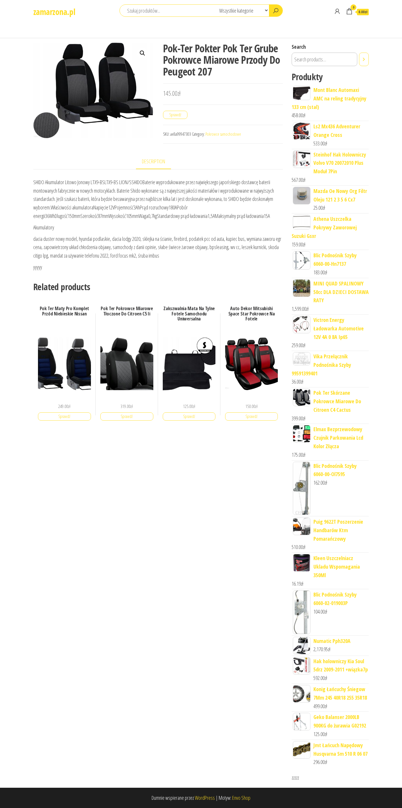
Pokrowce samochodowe (223, 134)
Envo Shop (241, 797)
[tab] (158, 161)
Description (153, 161)
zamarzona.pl (54, 11)
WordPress (205, 797)
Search (299, 46)
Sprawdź (175, 114)
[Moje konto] (337, 11)
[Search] (364, 59)
